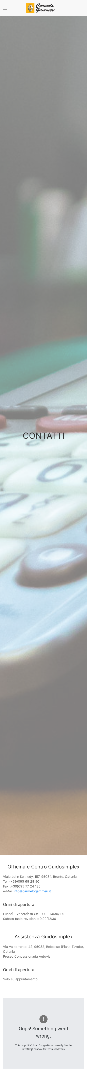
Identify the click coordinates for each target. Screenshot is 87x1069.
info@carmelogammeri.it (32, 891)
